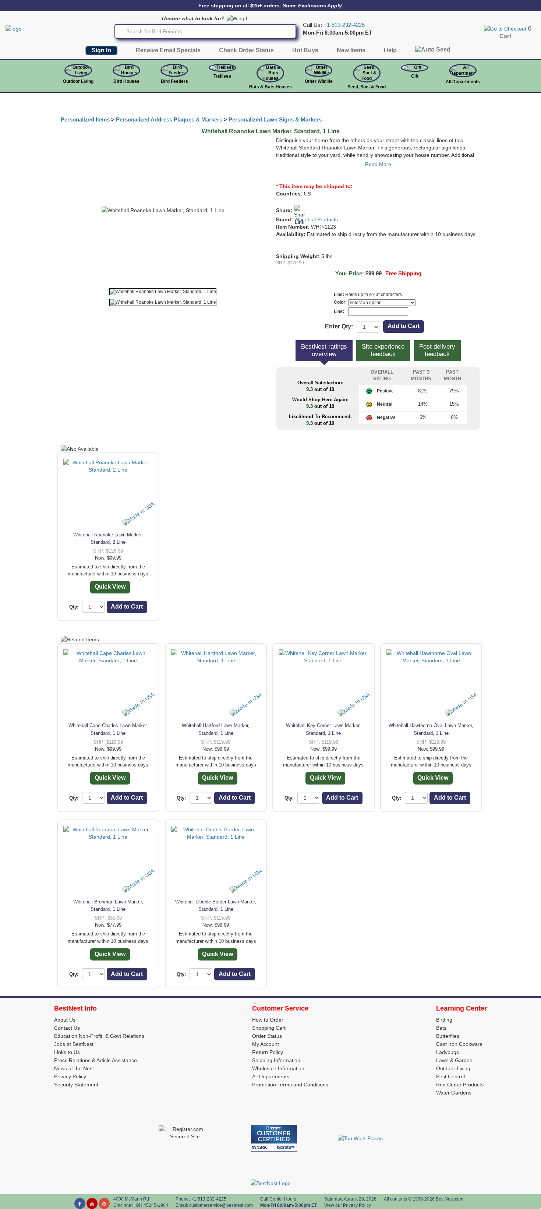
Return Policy (267, 1052)
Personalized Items (85, 120)
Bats (441, 1028)
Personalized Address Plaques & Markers (169, 120)
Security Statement (76, 1085)
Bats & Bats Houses (270, 86)
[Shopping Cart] (505, 28)
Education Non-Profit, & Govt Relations (99, 1036)
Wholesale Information (278, 1068)
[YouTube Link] (92, 1203)
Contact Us (67, 1028)
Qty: (73, 607)
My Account (265, 1044)
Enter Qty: (339, 326)
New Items (351, 50)
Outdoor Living (78, 81)
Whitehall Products (316, 219)
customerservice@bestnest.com (221, 1205)
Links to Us (67, 1052)
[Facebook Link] (79, 1203)
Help (390, 50)
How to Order (267, 1020)
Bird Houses (126, 81)
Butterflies (447, 1036)
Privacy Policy (70, 1076)
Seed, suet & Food (366, 86)
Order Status (267, 1036)
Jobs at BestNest (73, 1044)
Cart (505, 36)
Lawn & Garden (454, 1060)
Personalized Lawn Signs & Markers (275, 120)
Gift (414, 76)
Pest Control (450, 1076)
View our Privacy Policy (347, 1205)
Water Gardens (453, 1093)
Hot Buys (305, 50)
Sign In (101, 50)
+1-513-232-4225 (344, 25)
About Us (64, 1020)
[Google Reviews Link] (104, 1203)
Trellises (222, 76)
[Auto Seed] (432, 51)
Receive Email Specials (168, 50)
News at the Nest (74, 1068)
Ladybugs (447, 1052)
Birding (444, 1020)
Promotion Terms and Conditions (290, 1085)
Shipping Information (276, 1060)
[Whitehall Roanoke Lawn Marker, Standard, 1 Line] (162, 291)
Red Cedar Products (460, 1085)
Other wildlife (319, 81)
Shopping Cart (269, 1028)
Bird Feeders (174, 81)
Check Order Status (246, 50)
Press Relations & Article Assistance (95, 1060)
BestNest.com (449, 1199)
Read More (378, 164)
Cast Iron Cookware (459, 1044)
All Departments (463, 81)
